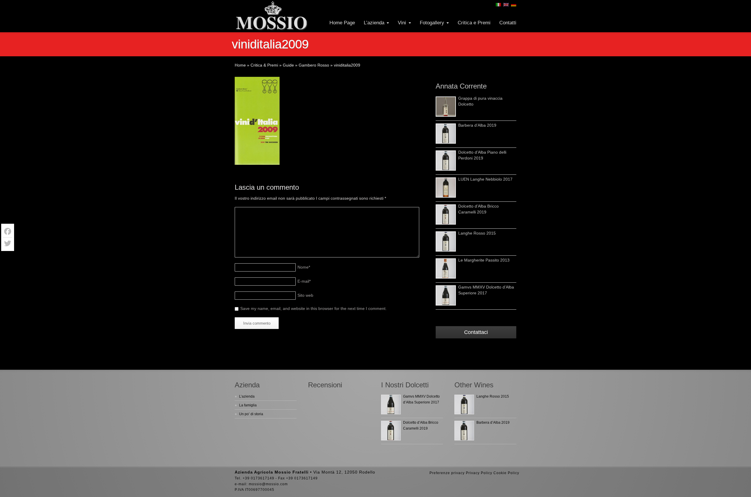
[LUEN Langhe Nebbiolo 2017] (446, 187)
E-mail (304, 281)
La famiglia (248, 405)
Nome (303, 267)
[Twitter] (7, 243)
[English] (506, 4)
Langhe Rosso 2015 (477, 233)
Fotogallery (432, 23)
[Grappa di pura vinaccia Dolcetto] (446, 106)
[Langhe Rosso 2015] (446, 241)
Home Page (342, 23)
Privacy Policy (479, 473)
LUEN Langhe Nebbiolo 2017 (485, 179)
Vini (402, 23)
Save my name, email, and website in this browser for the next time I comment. (313, 308)
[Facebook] (7, 231)
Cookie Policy (506, 473)
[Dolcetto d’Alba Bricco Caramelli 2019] (446, 214)
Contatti (507, 23)
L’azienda (374, 23)
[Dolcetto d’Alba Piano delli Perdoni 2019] (446, 160)
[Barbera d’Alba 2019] (446, 133)
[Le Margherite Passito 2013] (446, 268)
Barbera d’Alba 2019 (477, 125)
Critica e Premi (474, 23)
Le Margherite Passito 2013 (484, 260)
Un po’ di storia (251, 414)
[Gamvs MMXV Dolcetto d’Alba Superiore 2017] (446, 295)
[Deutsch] (513, 4)
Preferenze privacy (447, 473)
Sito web (305, 295)
